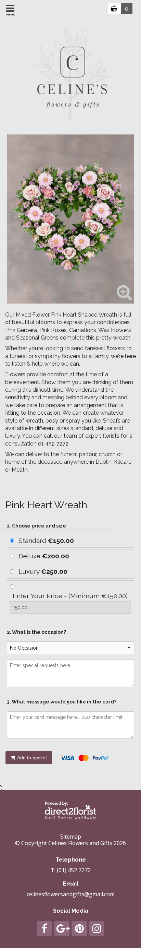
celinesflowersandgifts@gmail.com (71, 894)
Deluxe (43, 556)
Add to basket (31, 757)
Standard (46, 540)
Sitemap (70, 836)
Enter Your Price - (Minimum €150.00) (70, 596)
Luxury (42, 571)
